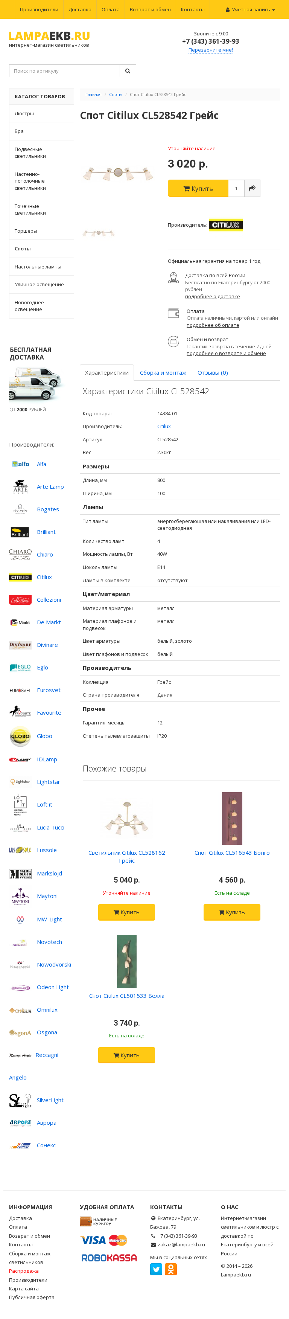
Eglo (42, 667)
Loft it (44, 804)
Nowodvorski (54, 964)
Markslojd (49, 873)
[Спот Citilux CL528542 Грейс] (118, 174)
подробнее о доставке (212, 296)
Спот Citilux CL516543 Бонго (232, 852)
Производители (39, 9)
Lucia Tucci (50, 827)
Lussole (47, 850)
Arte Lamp (50, 486)
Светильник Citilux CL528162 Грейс (126, 856)
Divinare (47, 644)
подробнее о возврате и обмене (226, 353)
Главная (93, 94)
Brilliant (46, 531)
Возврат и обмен (150, 9)
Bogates (48, 509)
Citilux (44, 577)
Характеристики (107, 372)
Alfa (41, 464)
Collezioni (49, 599)
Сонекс (46, 1145)
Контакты (193, 9)
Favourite (49, 712)
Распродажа (24, 1270)
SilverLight (50, 1100)
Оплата (111, 9)
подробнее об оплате (213, 325)
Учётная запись (251, 9)
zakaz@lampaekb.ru (181, 1244)
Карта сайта (24, 1288)
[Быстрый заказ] (252, 188)
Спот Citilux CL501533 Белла (126, 995)
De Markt (49, 622)
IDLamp (47, 759)
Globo (44, 736)
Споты (115, 94)
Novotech (49, 941)
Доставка (79, 9)
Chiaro (45, 554)
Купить (129, 912)
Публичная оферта (32, 1297)
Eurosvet (49, 690)
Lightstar (48, 781)
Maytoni (47, 896)
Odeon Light (53, 987)
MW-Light (49, 919)
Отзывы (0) (213, 372)
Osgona (47, 1032)
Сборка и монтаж (163, 372)
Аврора (46, 1122)
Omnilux (47, 1009)
